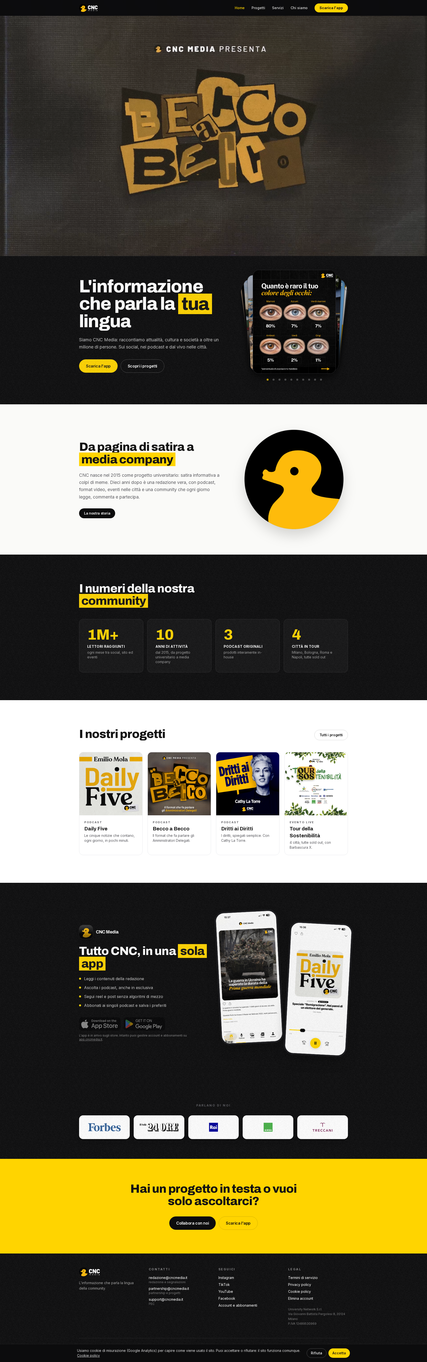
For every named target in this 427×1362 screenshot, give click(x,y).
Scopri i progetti (142, 366)
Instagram (226, 1278)
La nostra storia (97, 513)
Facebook (226, 1298)
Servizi (278, 8)
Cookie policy (299, 1291)
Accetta (339, 1353)
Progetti (258, 8)
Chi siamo (299, 8)
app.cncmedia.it (90, 1039)
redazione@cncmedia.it (168, 1278)
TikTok (224, 1284)
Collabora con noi (192, 1223)
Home (240, 8)
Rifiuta (316, 1353)
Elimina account (300, 1298)
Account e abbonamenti (237, 1305)
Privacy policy (299, 1284)
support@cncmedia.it (166, 1299)
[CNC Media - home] (88, 8)
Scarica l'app (331, 8)
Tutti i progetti (331, 735)
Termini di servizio (303, 1278)
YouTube (225, 1291)
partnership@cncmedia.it (169, 1288)
